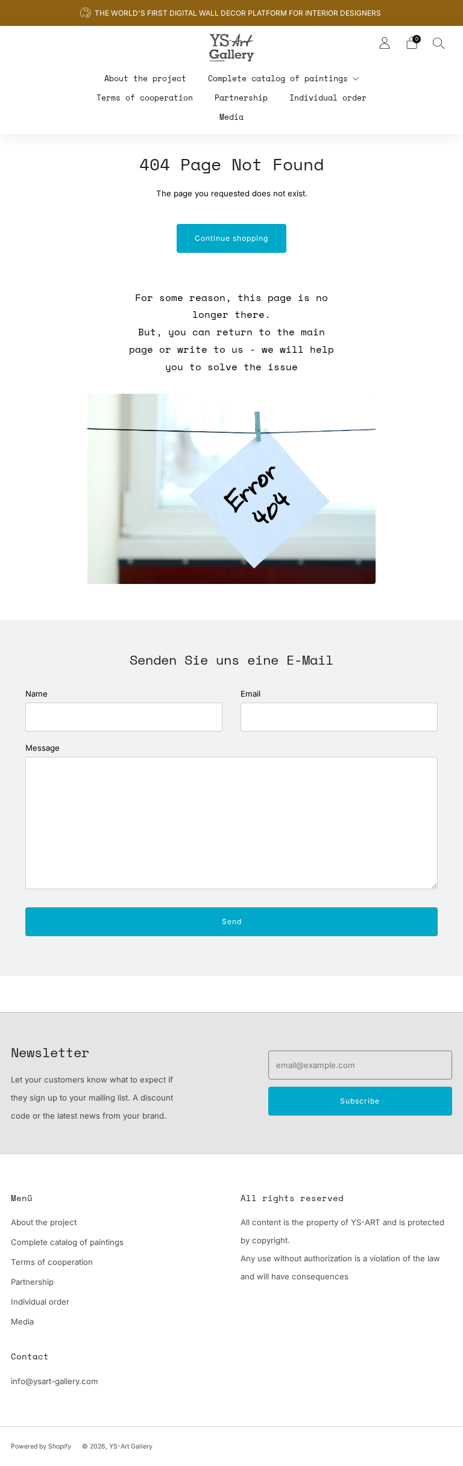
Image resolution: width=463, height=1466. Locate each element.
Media (231, 117)
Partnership (241, 98)
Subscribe (360, 1100)
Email (250, 693)
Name (36, 693)
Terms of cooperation (144, 98)
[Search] (439, 43)
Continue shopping (231, 238)
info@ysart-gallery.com (54, 1381)
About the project (145, 78)
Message (42, 748)
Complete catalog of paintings (278, 78)
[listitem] (231, 13)
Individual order (328, 98)
